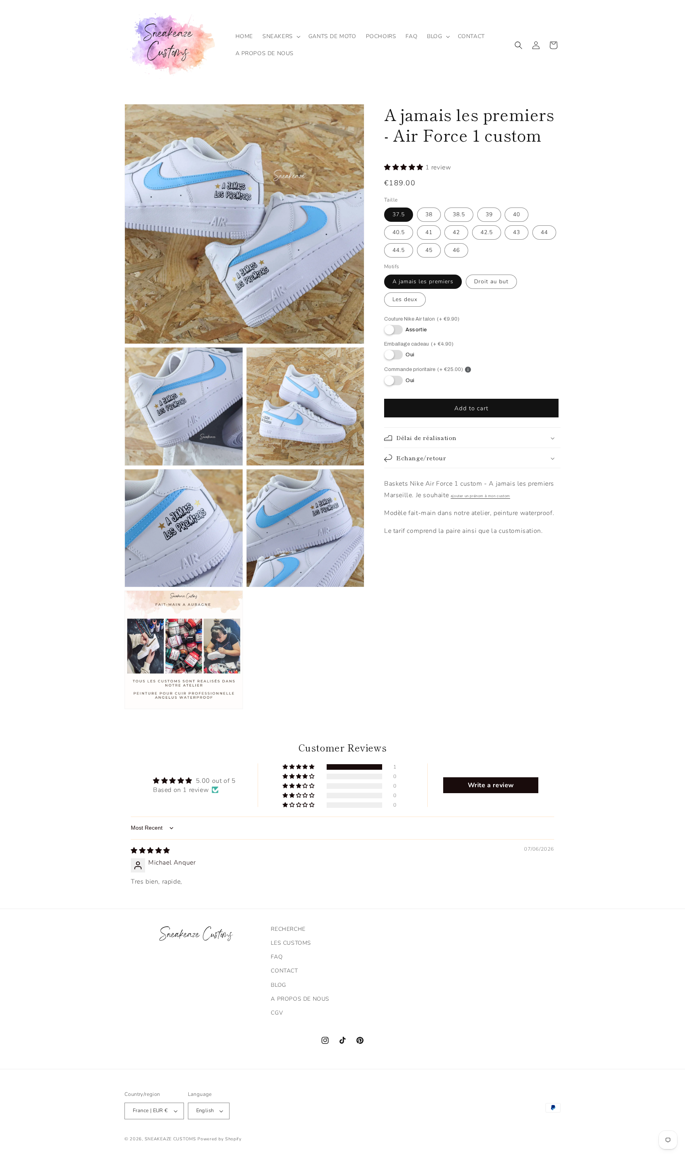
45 (428, 250)
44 (544, 232)
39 (489, 215)
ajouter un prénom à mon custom (480, 496)
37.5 (398, 215)
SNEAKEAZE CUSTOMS (170, 1139)
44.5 (398, 250)
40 (516, 215)
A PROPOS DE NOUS (300, 999)
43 (516, 232)
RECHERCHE (288, 929)
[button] (281, 36)
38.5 (459, 215)
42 (456, 232)
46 (456, 250)
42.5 (486, 232)
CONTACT (284, 970)
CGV (277, 1013)
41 (428, 232)
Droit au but (491, 281)
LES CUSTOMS (291, 943)
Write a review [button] (491, 785)
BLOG (278, 985)
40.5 (398, 232)
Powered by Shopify (219, 1139)
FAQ (277, 957)
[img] (150, 850)
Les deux (404, 299)
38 (428, 215)
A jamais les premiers (422, 281)
